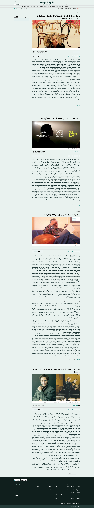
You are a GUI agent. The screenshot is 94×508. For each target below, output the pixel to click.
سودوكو (56, 498)
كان (71, 205)
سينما (75, 205)
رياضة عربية (78, 498)
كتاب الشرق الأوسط (66, 489)
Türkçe (75, 1)
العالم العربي (79, 486)
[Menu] (79, 6)
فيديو (31, 6)
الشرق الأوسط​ (66, 6)
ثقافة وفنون (53, 6)
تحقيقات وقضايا (72, 498)
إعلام (56, 490)
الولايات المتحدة (72, 486)
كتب (56, 486)
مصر (75, 105)
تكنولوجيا (45, 6)
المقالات (68, 486)
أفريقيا (73, 490)
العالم (62, 6)
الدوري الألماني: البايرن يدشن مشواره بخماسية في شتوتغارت (67, 8)
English (77, 1)
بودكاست (28, 6)
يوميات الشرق (78, 12)
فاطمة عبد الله (75, 405)
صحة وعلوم (49, 6)
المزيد (22, 6)
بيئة (50, 489)
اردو (72, 1)
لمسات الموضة (37, 489)
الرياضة (37, 6)
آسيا (73, 489)
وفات (71, 359)
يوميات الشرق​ (41, 6)
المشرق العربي (77, 490)
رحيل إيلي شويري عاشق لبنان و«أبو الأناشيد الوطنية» (61, 215)
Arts (74, 359)
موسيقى (74, 473)
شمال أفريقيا (77, 489)
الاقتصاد (57, 6)
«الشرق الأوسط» (75, 151)
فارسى (70, 1)
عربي (79, 1)
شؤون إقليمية (78, 492)
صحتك (50, 486)
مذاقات (38, 486)
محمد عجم (75, 51)
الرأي (60, 6)
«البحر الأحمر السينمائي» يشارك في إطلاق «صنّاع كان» (60, 118)
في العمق (34, 6)
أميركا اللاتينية (72, 492)
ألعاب (25, 6)
